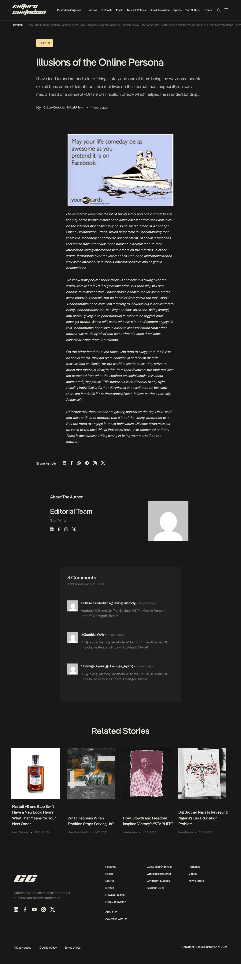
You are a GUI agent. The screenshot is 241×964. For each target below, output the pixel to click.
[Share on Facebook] (72, 463)
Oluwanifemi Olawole (78, 832)
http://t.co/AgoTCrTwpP (99, 616)
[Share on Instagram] (95, 463)
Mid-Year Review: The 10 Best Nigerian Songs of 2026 (37, 24)
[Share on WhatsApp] (79, 463)
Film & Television (160, 10)
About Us (111, 912)
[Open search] (218, 10)
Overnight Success (158, 881)
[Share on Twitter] (103, 463)
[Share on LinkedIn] (64, 463)
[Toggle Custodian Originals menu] (85, 10)
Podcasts (106, 10)
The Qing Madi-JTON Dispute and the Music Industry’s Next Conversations (179, 24)
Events (208, 10)
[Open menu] (226, 10)
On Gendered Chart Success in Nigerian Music (102, 24)
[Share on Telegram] (87, 463)
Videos (93, 10)
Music (119, 10)
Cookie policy (48, 947)
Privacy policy (22, 947)
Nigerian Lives (155, 888)
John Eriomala (130, 832)
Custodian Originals (69, 10)
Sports (177, 10)
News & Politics (136, 10)
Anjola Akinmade (20, 832)
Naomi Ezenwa (185, 832)
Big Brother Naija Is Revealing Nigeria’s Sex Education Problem (203, 818)
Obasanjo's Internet (159, 873)
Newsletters (196, 881)
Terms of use (72, 947)
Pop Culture (192, 10)
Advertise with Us (116, 919)
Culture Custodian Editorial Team (63, 107)
